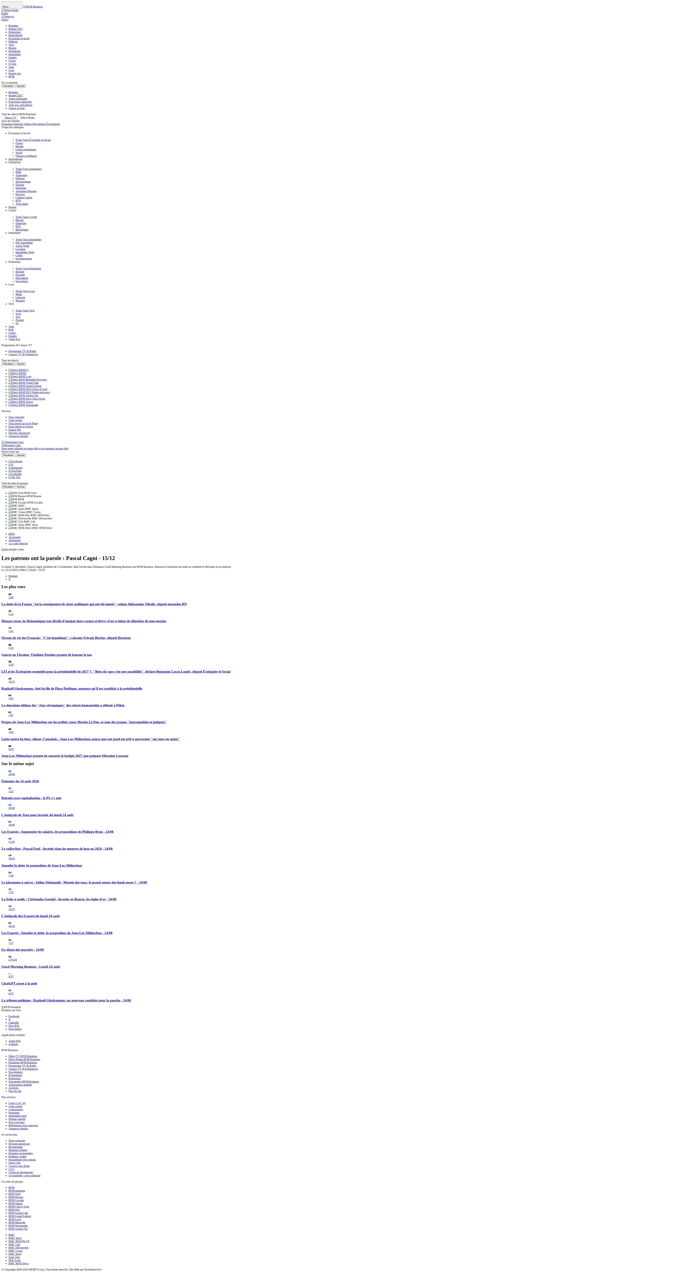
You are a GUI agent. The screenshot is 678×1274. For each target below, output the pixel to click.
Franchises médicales (20, 101)
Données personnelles (20, 1153)
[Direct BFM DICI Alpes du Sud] (27, 389)
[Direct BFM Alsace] (20, 401)
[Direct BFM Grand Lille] (23, 382)
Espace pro (14, 73)
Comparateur (15, 1109)
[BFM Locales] (17, 502)
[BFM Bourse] (17, 496)
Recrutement (15, 1146)
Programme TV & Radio (22, 1065)
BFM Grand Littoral (19, 1216)
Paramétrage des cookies (22, 1159)
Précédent (8, 86)
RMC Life (14, 1244)
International (15, 35)
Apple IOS (14, 1040)
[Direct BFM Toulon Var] (23, 395)
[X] (10, 464)
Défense (13, 41)
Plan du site (14, 1091)
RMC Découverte (18, 1247)
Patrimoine (14, 51)
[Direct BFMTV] (18, 370)
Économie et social (18, 38)
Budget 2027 (15, 28)
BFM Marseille (16, 1222)
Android (13, 1044)
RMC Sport (15, 1238)
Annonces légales (18, 1128)
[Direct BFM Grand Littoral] (24, 385)
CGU (11, 1169)
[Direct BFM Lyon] (19, 376)
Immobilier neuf (17, 1115)
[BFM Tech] (16, 492)
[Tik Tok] (14, 477)
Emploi (12, 57)
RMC (11, 1234)
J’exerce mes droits (19, 1166)
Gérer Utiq (14, 1162)
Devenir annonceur (19, 1143)
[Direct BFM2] (17, 373)
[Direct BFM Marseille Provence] (27, 379)
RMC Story (15, 1253)
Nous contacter (16, 1140)
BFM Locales (16, 1200)
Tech (11, 44)
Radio (4, 13)
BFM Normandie (18, 1225)
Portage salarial (16, 1119)
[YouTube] (15, 470)
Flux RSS (13, 1025)
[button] (26, 117)
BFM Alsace (15, 1203)
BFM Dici (14, 1209)
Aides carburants (17, 98)
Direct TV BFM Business (22, 1056)
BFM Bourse (15, 1197)
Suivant (21, 86)
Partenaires (14, 1078)
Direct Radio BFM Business (24, 1059)
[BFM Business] (33, 6)
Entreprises (14, 32)
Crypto (12, 63)
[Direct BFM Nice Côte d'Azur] (26, 398)
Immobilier (14, 54)
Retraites (13, 25)
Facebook (13, 1016)
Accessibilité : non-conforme (24, 1175)
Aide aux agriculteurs (20, 104)
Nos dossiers (15, 1072)
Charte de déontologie (20, 1172)
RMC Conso (15, 1250)
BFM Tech (14, 1193)
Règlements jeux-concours (23, 1125)
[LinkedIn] (15, 474)
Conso (12, 60)
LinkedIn (13, 1022)
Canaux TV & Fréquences (23, 1068)
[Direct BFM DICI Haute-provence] (29, 392)
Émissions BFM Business (22, 1062)
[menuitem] (33, 139)
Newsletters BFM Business (23, 1081)
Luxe (11, 70)
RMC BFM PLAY (19, 1241)
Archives (13, 1087)
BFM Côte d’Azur (18, 1206)
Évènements (15, 1075)
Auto (11, 67)
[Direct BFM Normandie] (23, 405)
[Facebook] (15, 461)
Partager (13, 575)
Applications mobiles (20, 1084)
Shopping (13, 1112)
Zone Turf (14, 1257)
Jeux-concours (16, 1122)
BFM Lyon (14, 1219)
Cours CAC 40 (16, 1103)
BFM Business (16, 1190)
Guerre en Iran (16, 108)
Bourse (12, 47)
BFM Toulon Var (18, 1228)
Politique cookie (17, 1156)
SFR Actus (14, 1260)
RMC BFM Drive (18, 1263)
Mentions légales (17, 1150)
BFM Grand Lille (18, 1212)
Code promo (15, 1106)
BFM (11, 76)
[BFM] (13, 499)
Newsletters (15, 1028)
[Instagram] (15, 467)
